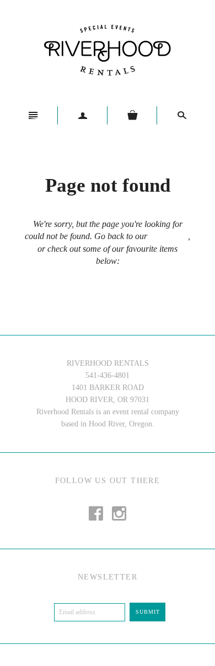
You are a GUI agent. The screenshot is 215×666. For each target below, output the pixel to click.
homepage (167, 236)
